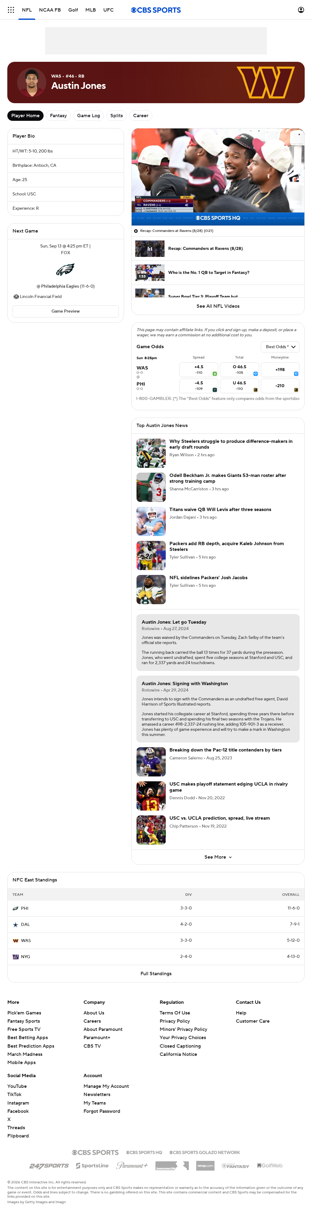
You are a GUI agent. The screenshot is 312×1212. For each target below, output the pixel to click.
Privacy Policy (175, 1021)
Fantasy (58, 116)
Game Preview (65, 311)
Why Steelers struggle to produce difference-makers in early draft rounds (230, 444)
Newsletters (96, 1094)
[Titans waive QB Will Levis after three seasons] (151, 521)
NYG (25, 957)
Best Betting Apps (27, 1038)
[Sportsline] (92, 1165)
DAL (25, 924)
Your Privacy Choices (183, 1038)
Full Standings (156, 974)
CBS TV (92, 1046)
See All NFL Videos (218, 306)
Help (241, 1013)
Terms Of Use (175, 1013)
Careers (92, 1021)
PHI (24, 908)
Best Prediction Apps (30, 1046)
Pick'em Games (24, 1013)
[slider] (218, 208)
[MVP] (205, 1163)
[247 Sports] (49, 1164)
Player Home (25, 116)
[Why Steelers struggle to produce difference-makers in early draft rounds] (151, 453)
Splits (116, 116)
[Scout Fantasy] (236, 1165)
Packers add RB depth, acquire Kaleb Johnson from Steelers (226, 546)
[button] (11, 10)
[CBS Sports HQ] (144, 1152)
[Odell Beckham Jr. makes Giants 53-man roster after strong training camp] (151, 487)
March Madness (24, 1054)
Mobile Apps (21, 1063)
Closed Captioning (180, 1046)
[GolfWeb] (270, 1166)
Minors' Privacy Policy (183, 1029)
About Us (93, 1013)
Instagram (18, 1103)
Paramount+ (96, 1038)
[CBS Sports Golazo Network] (204, 1152)
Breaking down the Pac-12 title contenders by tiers (225, 750)
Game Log (88, 116)
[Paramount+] (132, 1164)
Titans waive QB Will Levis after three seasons (220, 509)
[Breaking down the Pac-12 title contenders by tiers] (151, 761)
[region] (218, 177)
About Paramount (102, 1029)
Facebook (18, 1111)
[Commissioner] (172, 1164)
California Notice (178, 1054)
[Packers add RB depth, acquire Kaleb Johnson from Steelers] (151, 555)
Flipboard (18, 1136)
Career (140, 116)
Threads (16, 1128)
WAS (26, 941)
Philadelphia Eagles (60, 286)
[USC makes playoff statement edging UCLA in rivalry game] (151, 796)
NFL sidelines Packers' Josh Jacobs (208, 578)
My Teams (94, 1103)
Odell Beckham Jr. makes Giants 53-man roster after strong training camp (227, 478)
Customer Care (253, 1021)
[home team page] (65, 269)
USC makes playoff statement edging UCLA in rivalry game (228, 787)
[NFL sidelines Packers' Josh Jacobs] (151, 589)
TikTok (14, 1094)
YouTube (17, 1086)
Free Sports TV (24, 1029)
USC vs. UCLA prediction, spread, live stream (219, 818)
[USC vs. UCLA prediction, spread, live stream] (151, 830)
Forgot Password (101, 1111)
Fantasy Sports (23, 1021)
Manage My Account (106, 1086)
